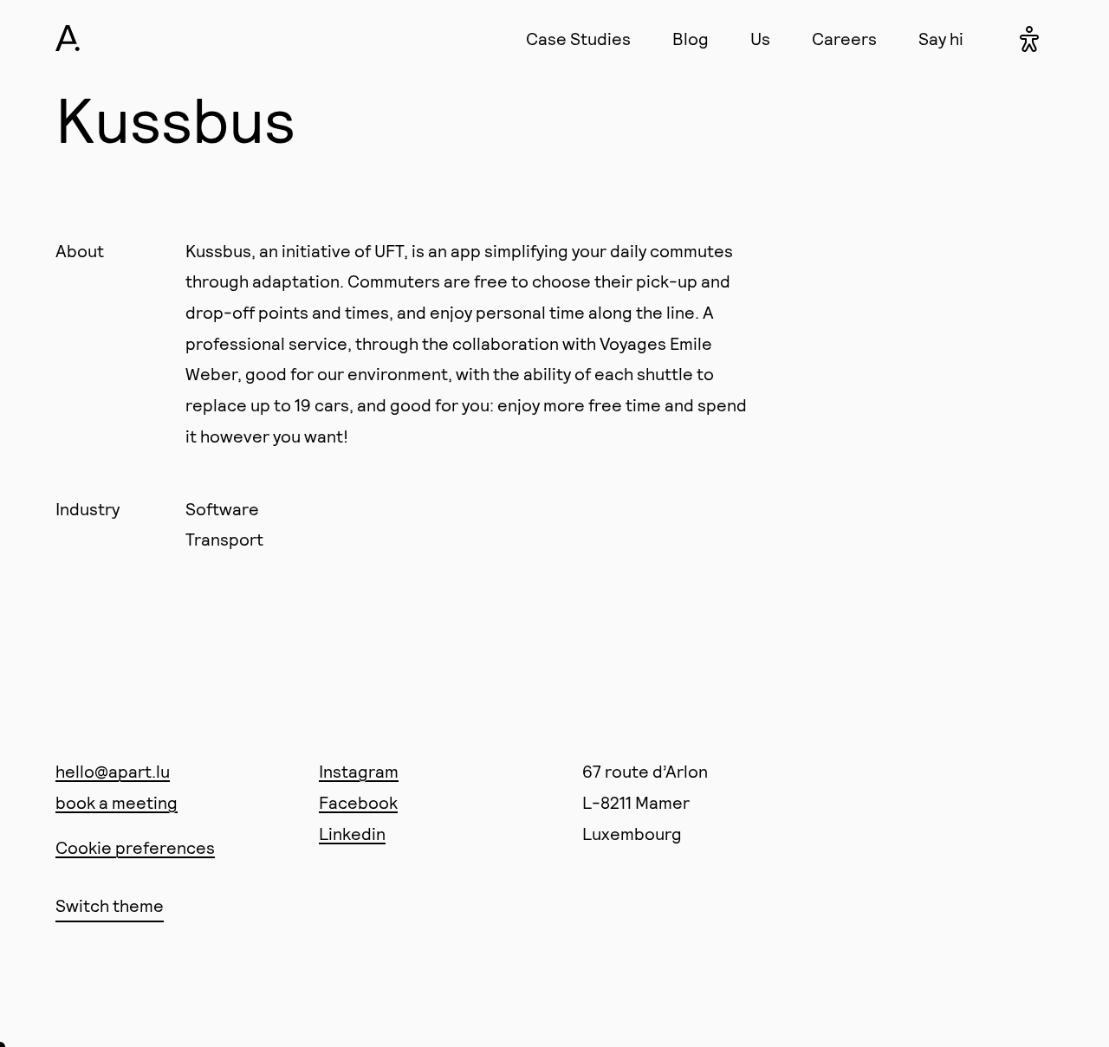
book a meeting (116, 802)
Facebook (358, 802)
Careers (844, 38)
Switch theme (109, 905)
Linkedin (352, 833)
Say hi (940, 38)
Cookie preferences (135, 847)
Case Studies (578, 38)
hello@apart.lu (112, 770)
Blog (690, 38)
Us (760, 38)
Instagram (359, 770)
